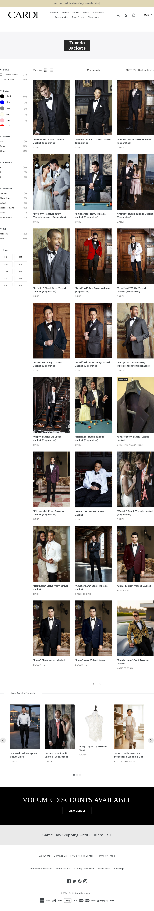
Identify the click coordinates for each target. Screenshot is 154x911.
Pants (65, 12)
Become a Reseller (41, 868)
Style (6, 70)
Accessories (61, 17)
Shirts (75, 12)
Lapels (6, 136)
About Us (44, 855)
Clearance (93, 17)
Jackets (54, 12)
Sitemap (119, 868)
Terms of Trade (106, 855)
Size (5, 250)
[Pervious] (3, 740)
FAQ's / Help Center (81, 855)
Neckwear (98, 12)
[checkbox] (13, 74)
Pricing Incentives (84, 868)
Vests (86, 12)
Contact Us (60, 855)
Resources (104, 868)
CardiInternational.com (80, 893)
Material (7, 188)
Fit (4, 229)
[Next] (151, 740)
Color (6, 91)
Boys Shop (78, 17)
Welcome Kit (63, 868)
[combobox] (121, 15)
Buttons (7, 162)
